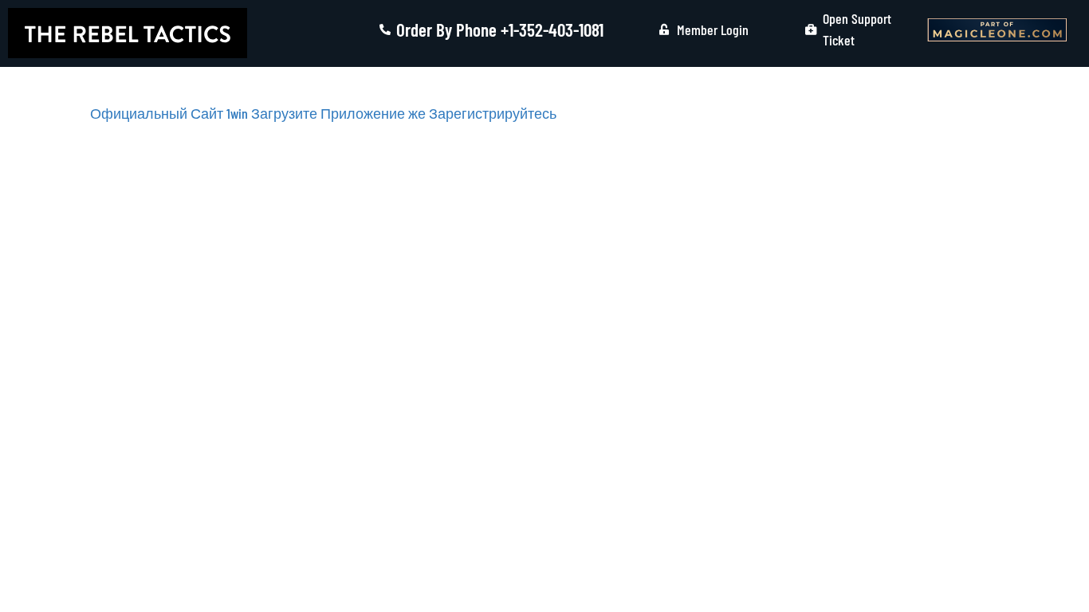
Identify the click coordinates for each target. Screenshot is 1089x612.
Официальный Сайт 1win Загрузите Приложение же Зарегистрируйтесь (323, 113)
